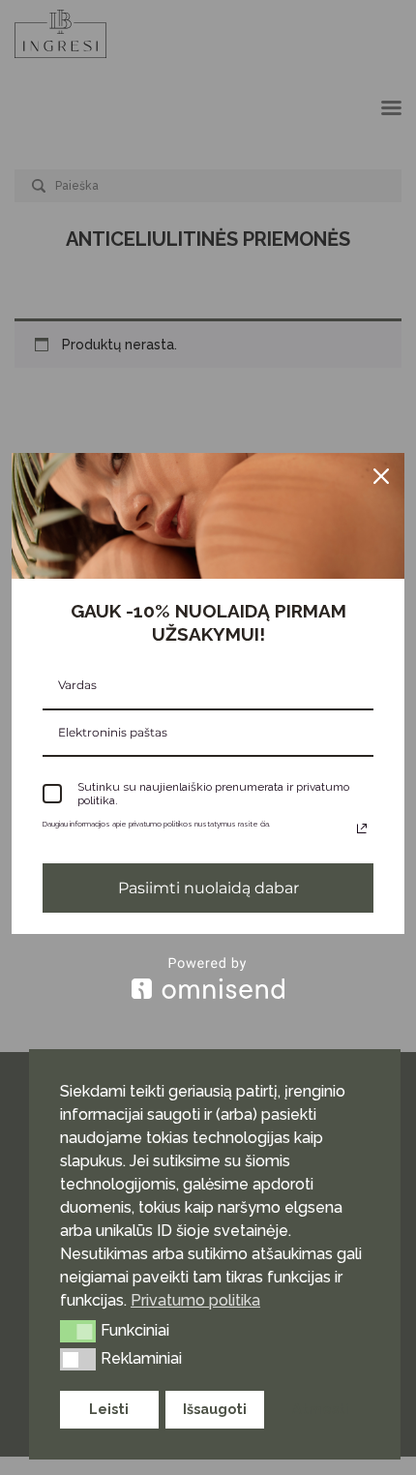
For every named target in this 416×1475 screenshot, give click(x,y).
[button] (78, 1330)
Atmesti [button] (320, 1408)
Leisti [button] (109, 1408)
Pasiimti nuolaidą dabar (208, 888)
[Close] (381, 476)
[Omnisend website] (208, 978)
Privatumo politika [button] (195, 1300)
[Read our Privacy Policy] (361, 828)
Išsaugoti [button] (215, 1408)
